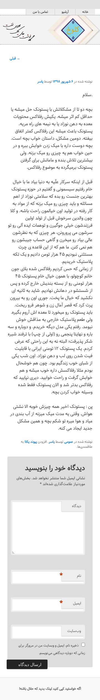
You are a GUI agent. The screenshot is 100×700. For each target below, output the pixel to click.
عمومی (68, 441)
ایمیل (71, 603)
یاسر (40, 81)
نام (71, 575)
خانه (85, 11)
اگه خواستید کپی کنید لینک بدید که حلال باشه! (50, 688)
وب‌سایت (74, 631)
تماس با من (40, 11)
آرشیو (65, 11)
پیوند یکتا (31, 441)
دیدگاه (76, 506)
